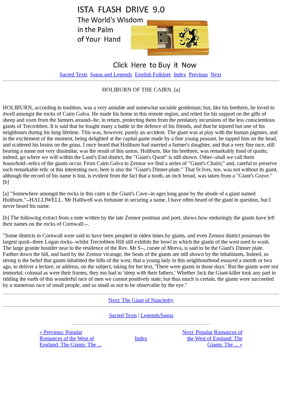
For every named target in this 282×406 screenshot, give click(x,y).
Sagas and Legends (111, 74)
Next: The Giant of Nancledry (141, 300)
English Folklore (153, 74)
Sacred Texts (73, 74)
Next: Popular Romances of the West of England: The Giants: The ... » (212, 338)
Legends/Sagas (157, 315)
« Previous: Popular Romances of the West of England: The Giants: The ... (70, 338)
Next (215, 74)
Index (180, 74)
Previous (198, 74)
